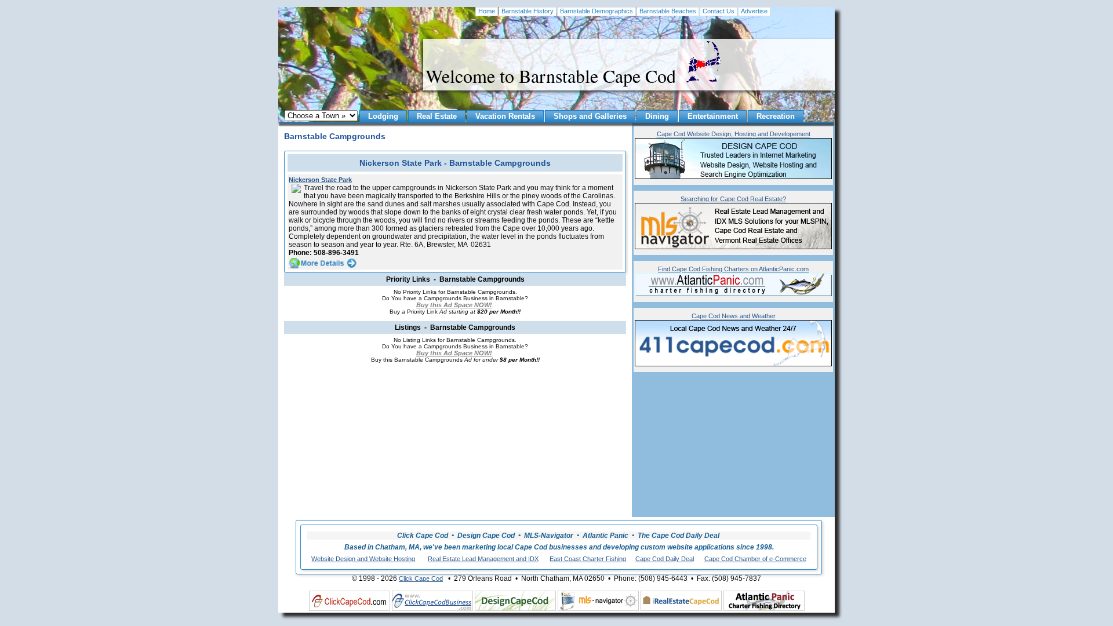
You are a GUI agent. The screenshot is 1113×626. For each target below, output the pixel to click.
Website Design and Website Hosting (363, 558)
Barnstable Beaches (667, 11)
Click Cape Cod (421, 578)
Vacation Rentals (505, 116)
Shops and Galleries (590, 116)
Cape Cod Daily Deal (664, 558)
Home (486, 11)
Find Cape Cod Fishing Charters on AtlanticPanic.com (733, 268)
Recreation (775, 116)
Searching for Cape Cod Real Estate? (733, 198)
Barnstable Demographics (596, 11)
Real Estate (437, 116)
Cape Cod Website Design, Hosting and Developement (733, 133)
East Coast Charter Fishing (588, 558)
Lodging (383, 116)
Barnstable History (527, 11)
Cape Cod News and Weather (734, 315)
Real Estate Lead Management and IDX (483, 558)
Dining (657, 116)
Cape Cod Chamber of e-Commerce (755, 558)
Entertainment (713, 116)
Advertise (754, 11)
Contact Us (718, 11)
